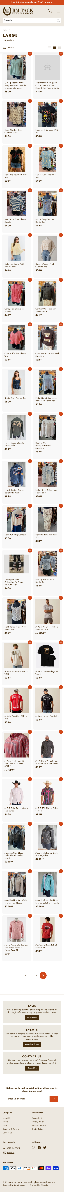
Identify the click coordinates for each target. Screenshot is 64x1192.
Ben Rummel (19, 1185)
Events (5, 1121)
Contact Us (32, 1068)
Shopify (44, 1185)
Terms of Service (39, 1125)
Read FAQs (32, 1017)
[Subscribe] (54, 1099)
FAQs (5, 1125)
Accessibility (37, 1118)
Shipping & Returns (11, 1129)
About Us (7, 1118)
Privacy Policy (38, 1121)
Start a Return (37, 1129)
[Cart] (50, 11)
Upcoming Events (32, 1044)
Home (5, 30)
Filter (10, 47)
